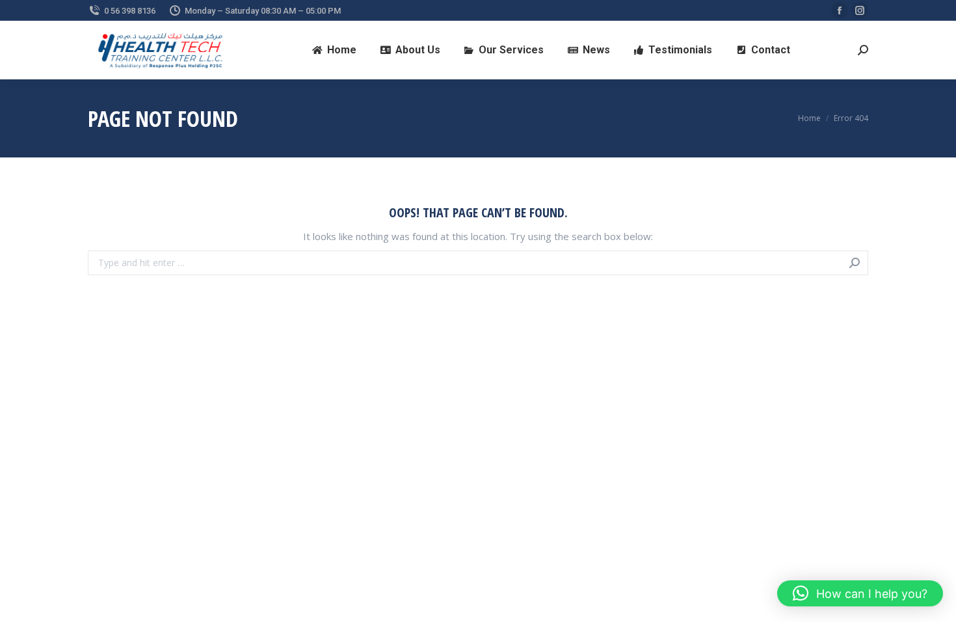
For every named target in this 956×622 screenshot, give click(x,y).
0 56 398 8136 (129, 11)
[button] (860, 593)
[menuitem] (335, 50)
